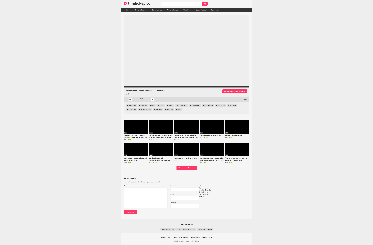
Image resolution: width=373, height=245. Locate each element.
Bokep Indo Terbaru (169, 229)
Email (172, 194)
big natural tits (182, 105)
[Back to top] (366, 239)
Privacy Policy (183, 237)
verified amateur (145, 109)
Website (173, 202)
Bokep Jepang (157, 10)
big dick (171, 105)
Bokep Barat (132, 105)
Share (245, 99)
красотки (169, 109)
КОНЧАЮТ (158, 109)
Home (128, 10)
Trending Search (140, 10)
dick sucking (221, 105)
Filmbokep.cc (138, 3)
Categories (215, 10)
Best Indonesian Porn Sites (187, 229)
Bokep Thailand (201, 10)
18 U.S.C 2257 (165, 237)
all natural (143, 105)
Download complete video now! (235, 91)
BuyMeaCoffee (207, 237)
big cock (161, 105)
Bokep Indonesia (172, 10)
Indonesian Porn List (205, 229)
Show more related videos (186, 168)
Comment (127, 186)
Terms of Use (195, 237)
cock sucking (195, 105)
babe (153, 105)
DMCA (174, 237)
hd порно (233, 105)
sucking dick (132, 109)
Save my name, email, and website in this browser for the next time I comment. (205, 192)
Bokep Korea (187, 10)
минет (179, 109)
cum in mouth (208, 105)
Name (172, 186)
